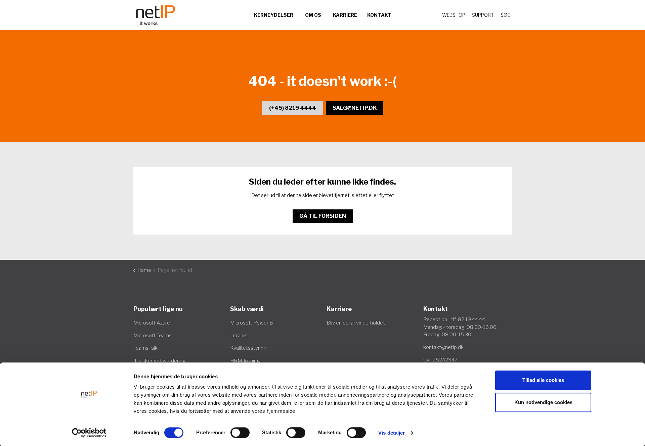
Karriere (345, 15)
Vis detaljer (391, 433)
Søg (506, 15)
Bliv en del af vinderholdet (356, 323)
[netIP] (155, 15)
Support (483, 15)
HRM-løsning (245, 361)
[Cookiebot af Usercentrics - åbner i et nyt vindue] (89, 433)
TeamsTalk (145, 348)
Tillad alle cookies (543, 380)
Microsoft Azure (151, 323)
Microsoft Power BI (252, 323)
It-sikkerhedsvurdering (159, 361)
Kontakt (379, 15)
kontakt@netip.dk (443, 347)
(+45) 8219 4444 (292, 108)
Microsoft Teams (152, 336)
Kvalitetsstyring (248, 348)
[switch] (240, 432)
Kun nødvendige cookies (543, 402)
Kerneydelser (273, 15)
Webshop (453, 15)
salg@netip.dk (355, 108)
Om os (313, 15)
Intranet (239, 336)
